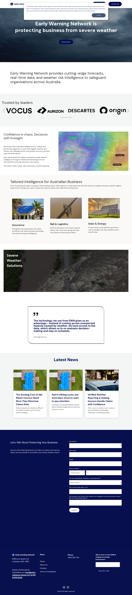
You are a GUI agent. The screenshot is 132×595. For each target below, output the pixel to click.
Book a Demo (66, 42)
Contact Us (115, 4)
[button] (4, 111)
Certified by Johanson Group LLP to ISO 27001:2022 (24, 575)
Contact (43, 568)
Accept (99, 15)
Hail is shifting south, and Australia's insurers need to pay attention (65, 398)
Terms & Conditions (48, 571)
